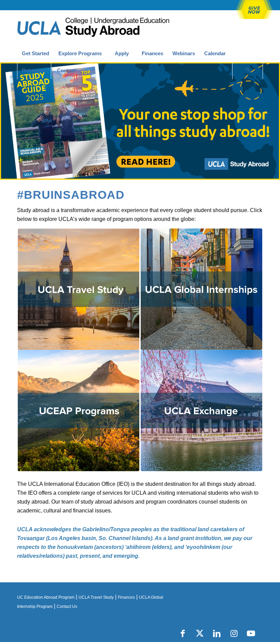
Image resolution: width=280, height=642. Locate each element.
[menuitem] (35, 53)
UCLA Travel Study (96, 597)
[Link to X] (200, 633)
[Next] (274, 121)
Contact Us (67, 606)
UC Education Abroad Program (45, 597)
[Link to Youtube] (251, 633)
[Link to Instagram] (234, 633)
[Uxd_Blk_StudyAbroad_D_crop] (111, 28)
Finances (126, 597)
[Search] (247, 70)
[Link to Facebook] (183, 633)
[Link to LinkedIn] (217, 633)
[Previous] (6, 121)
